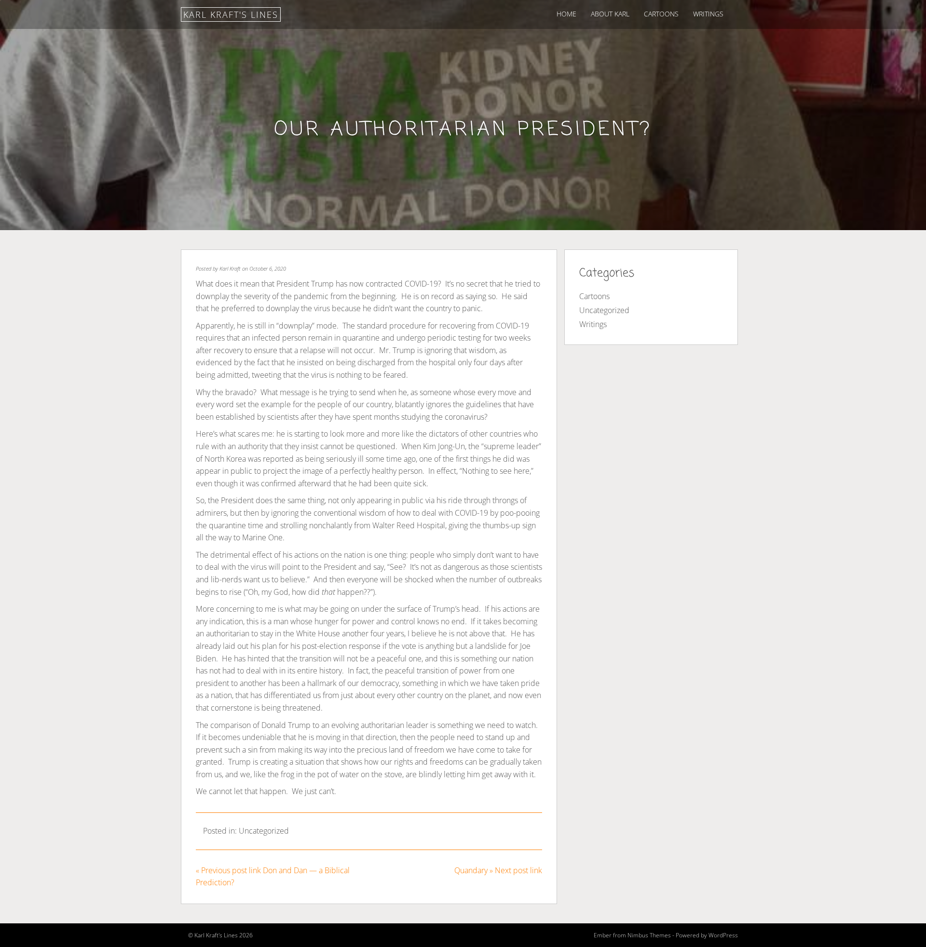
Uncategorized (264, 830)
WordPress (723, 935)
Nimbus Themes (649, 935)
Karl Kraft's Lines (230, 14)
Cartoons (661, 13)
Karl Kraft (230, 268)
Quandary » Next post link (498, 870)
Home (566, 13)
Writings (708, 13)
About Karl (610, 13)
